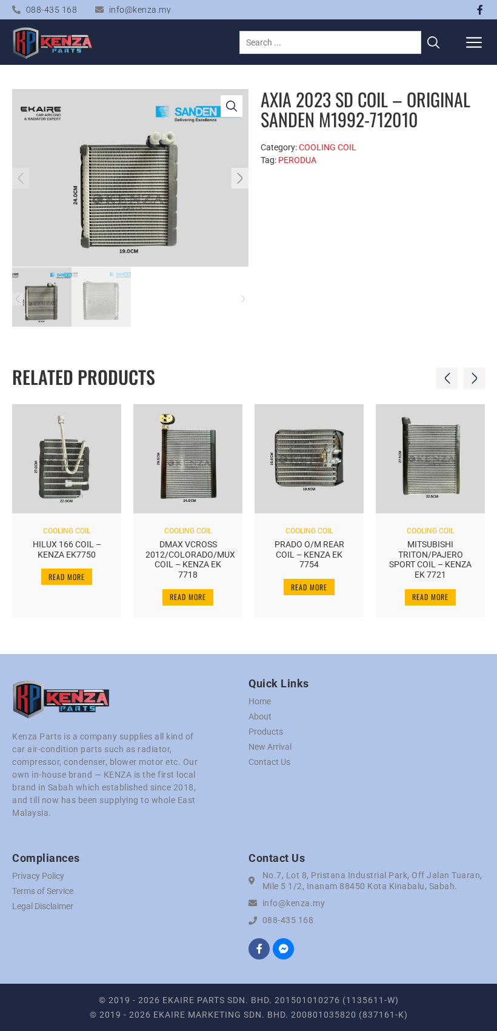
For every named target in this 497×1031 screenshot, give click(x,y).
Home (259, 701)
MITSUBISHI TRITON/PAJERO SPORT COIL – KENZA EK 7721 (430, 559)
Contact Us (269, 762)
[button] (474, 42)
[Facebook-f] (480, 10)
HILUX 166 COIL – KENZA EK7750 (67, 549)
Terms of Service (42, 891)
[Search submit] (433, 42)
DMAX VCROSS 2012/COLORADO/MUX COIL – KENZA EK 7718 (190, 559)
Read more (66, 577)
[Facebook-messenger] (283, 948)
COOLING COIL (327, 147)
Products (265, 731)
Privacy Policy (38, 876)
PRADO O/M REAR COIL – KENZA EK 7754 (309, 554)
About (260, 716)
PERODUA (297, 160)
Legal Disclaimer (42, 906)
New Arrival (270, 747)
